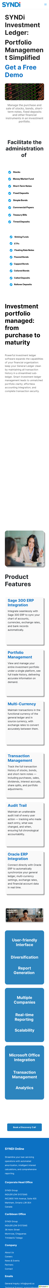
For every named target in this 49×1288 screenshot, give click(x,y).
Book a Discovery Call (24, 1127)
